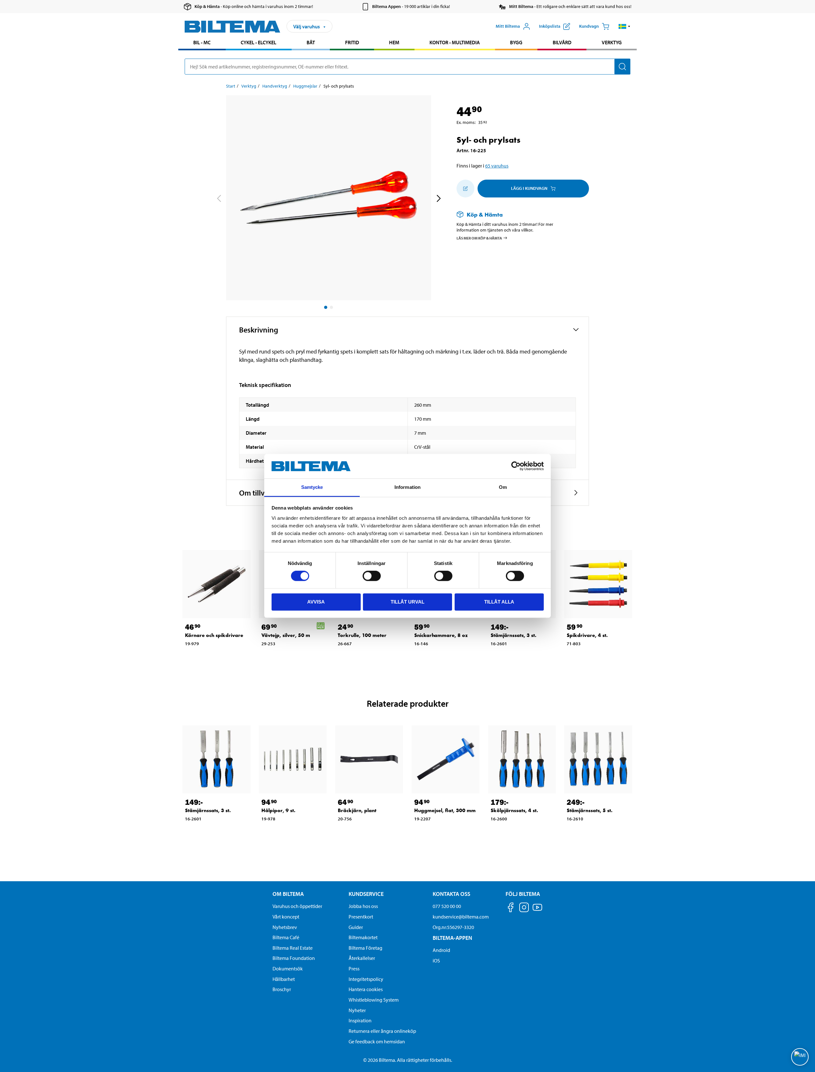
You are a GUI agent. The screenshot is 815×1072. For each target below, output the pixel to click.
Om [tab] (503, 487)
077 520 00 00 (447, 906)
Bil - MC (201, 42)
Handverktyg (274, 86)
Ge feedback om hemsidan (377, 1041)
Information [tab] (407, 487)
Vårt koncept (286, 916)
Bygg (516, 42)
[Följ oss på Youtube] (537, 910)
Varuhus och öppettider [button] (297, 906)
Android (441, 950)
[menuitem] (202, 43)
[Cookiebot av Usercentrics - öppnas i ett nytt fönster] (516, 466)
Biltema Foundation (294, 958)
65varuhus (496, 165)
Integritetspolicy (366, 979)
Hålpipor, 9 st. (278, 810)
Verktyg (612, 42)
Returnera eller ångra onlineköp (382, 1031)
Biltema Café (286, 937)
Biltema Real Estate (293, 948)
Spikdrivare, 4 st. (587, 635)
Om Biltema (288, 893)
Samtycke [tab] (312, 487)
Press (354, 968)
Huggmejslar (305, 86)
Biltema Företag (365, 948)
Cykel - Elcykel (258, 42)
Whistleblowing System (374, 1000)
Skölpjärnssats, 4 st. (514, 810)
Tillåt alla (499, 601)
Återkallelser (362, 958)
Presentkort (361, 916)
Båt (311, 42)
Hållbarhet (284, 979)
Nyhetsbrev (285, 927)
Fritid (352, 42)
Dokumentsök (288, 968)
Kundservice (366, 893)
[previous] (219, 199)
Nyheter (357, 1010)
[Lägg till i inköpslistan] (465, 188)
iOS (436, 960)
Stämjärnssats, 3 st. (513, 635)
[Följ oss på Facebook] (511, 908)
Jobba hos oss (363, 906)
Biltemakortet (363, 937)
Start (230, 86)
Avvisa (316, 601)
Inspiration (360, 1020)
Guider (356, 927)
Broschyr (282, 989)
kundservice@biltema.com (461, 916)
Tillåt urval (407, 601)
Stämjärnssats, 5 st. (590, 810)
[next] (438, 199)
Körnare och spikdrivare (214, 635)
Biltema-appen (452, 937)
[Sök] (622, 67)
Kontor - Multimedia (454, 42)
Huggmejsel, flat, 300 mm (445, 810)
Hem (394, 42)
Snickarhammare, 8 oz (441, 635)
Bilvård (562, 42)
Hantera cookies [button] (366, 989)
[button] (624, 26)
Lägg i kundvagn (529, 188)
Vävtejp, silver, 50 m (285, 635)
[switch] (372, 576)
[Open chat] (800, 1057)
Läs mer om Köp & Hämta (479, 238)
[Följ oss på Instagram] (524, 908)
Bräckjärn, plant (357, 810)
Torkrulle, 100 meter (362, 635)
